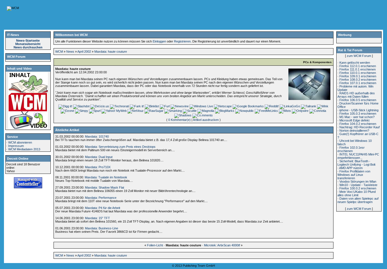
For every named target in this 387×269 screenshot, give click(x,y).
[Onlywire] (300, 110)
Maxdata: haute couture (110, 51)
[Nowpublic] (244, 110)
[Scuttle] (190, 110)
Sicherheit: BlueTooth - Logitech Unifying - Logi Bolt (356, 162)
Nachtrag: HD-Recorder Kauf (359, 127)
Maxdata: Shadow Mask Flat (104, 187)
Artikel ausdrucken (206, 119)
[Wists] (285, 110)
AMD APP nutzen (351, 168)
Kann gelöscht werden (354, 62)
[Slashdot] (81, 106)
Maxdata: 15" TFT (97, 218)
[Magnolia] (205, 110)
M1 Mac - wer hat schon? (357, 117)
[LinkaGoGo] (290, 106)
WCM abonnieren (20, 142)
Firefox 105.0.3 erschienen (357, 113)
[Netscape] (223, 106)
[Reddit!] (272, 106)
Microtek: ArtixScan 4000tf (222, 245)
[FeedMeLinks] (266, 110)
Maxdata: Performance (100, 197)
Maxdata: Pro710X (97, 167)
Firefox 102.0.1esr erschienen (351, 149)
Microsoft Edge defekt (354, 120)
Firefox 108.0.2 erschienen (357, 79)
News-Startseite (28, 40)
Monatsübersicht (28, 44)
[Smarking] (173, 110)
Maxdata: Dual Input (98, 157)
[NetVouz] (135, 110)
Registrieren (182, 41)
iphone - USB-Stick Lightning (359, 110)
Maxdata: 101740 (97, 136)
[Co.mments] (202, 115)
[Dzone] (67, 110)
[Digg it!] (65, 106)
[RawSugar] (153, 110)
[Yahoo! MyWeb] (114, 110)
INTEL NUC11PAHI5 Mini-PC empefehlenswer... (358, 156)
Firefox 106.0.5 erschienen (357, 100)
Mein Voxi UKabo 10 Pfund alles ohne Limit (356, 193)
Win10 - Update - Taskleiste (358, 185)
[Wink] (322, 106)
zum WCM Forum (359, 55)
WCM (59, 51)
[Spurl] (95, 110)
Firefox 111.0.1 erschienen (357, 69)
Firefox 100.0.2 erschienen (357, 188)
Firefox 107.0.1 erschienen (357, 83)
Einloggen (159, 41)
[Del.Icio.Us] (99, 106)
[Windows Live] (201, 106)
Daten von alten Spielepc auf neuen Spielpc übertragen (358, 200)
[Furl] (165, 106)
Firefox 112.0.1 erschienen (357, 66)
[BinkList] (152, 106)
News (70, 51)
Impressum (16, 146)
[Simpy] (81, 110)
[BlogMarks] (224, 110)
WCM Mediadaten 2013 (24, 149)
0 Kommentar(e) (179, 119)
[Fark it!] (137, 106)
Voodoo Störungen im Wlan (357, 181)
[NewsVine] (180, 106)
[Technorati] (119, 106)
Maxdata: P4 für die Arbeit (102, 208)
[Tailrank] (308, 106)
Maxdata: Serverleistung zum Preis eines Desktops (120, 146)
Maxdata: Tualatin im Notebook (106, 177)
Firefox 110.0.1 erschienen (357, 72)
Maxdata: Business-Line (101, 228)
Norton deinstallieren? (354, 130)
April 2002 (84, 51)
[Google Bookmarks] (248, 106)
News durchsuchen (28, 47)
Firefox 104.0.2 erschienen (357, 123)
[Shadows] (183, 115)
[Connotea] (317, 110)
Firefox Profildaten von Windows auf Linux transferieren (353, 175)
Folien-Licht (155, 245)
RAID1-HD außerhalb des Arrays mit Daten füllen (356, 94)
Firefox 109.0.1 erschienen (357, 76)
